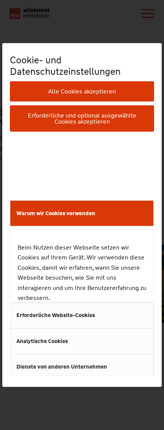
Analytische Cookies (42, 341)
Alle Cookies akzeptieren (82, 91)
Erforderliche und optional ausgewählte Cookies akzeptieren (82, 118)
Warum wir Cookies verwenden (55, 213)
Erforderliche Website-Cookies (55, 315)
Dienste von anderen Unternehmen (61, 366)
